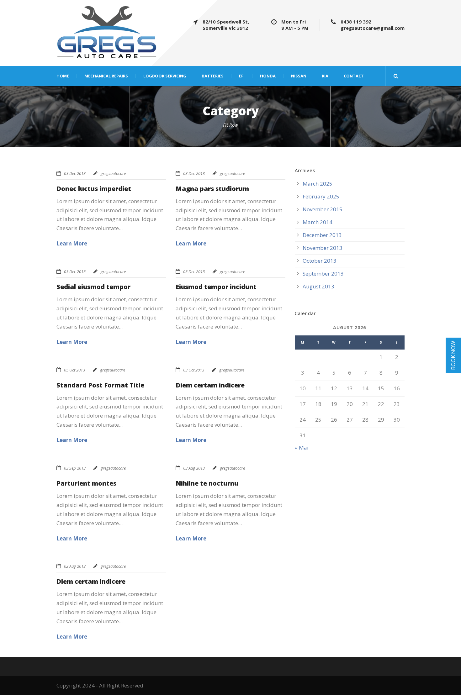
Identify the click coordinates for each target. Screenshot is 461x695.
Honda (268, 76)
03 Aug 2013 (194, 468)
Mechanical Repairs (106, 76)
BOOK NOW (453, 355)
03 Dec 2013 (75, 173)
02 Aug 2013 (75, 566)
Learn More (71, 243)
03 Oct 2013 (193, 370)
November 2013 (322, 247)
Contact (354, 76)
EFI (242, 76)
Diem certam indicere (210, 385)
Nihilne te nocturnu (207, 483)
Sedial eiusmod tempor (93, 286)
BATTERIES (213, 76)
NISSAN (298, 76)
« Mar (302, 447)
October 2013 (319, 260)
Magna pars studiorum (212, 188)
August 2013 (318, 286)
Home (62, 76)
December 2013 (322, 235)
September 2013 (323, 273)
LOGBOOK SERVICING (164, 76)
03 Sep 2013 (75, 468)
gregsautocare (113, 173)
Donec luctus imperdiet (93, 188)
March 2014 (317, 222)
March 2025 (317, 183)
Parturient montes (86, 483)
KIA (325, 76)
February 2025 (321, 196)
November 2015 (322, 209)
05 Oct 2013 (74, 370)
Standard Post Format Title (100, 385)
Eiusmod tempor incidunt (216, 286)
